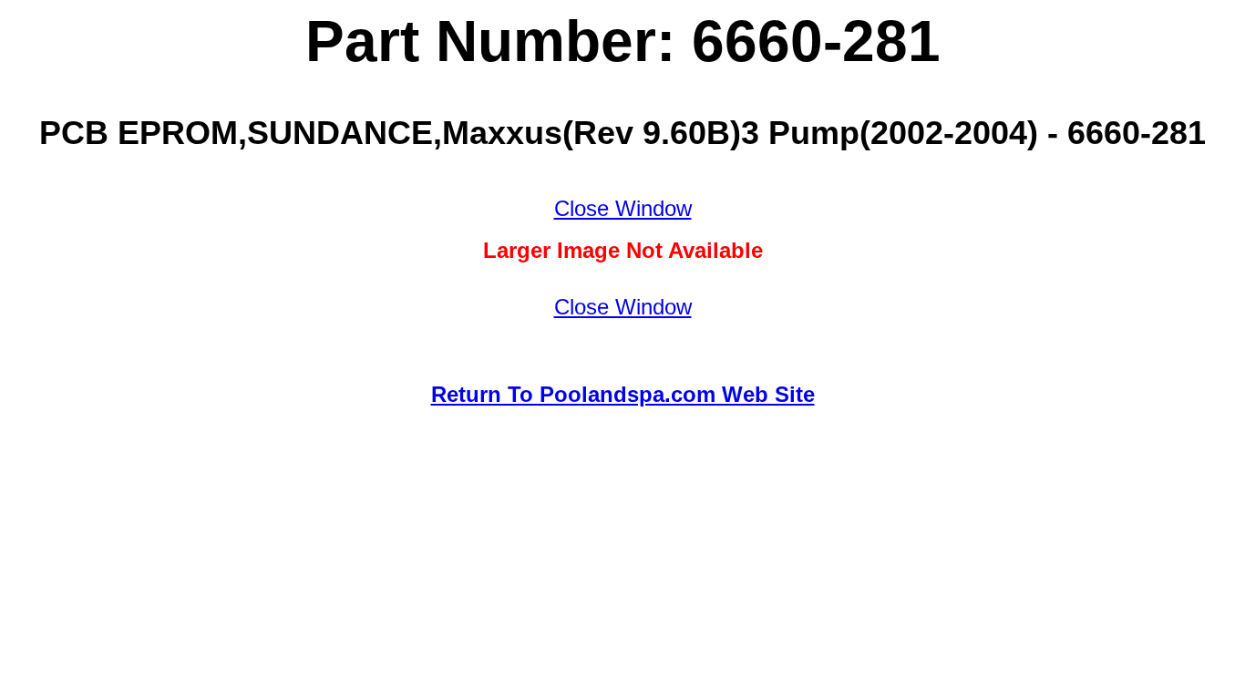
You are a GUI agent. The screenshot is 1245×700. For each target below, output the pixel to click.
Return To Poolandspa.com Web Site (623, 394)
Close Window (623, 208)
